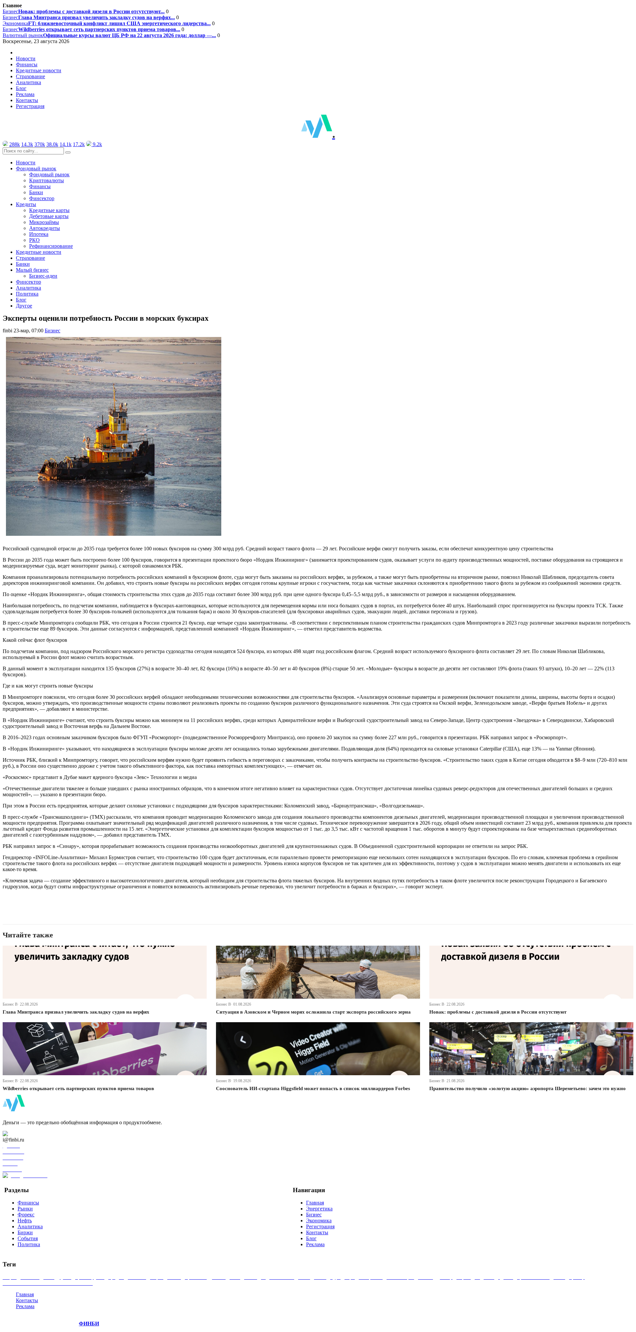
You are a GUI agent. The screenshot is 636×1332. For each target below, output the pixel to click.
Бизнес (84, 11)
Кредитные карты (49, 210)
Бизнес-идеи (43, 276)
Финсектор (41, 198)
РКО (34, 240)
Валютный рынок (109, 35)
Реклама (25, 94)
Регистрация (30, 106)
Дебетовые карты (49, 216)
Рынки (25, 1208)
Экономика (107, 23)
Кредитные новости (38, 70)
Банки (36, 192)
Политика (27, 294)
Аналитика (28, 82)
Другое (24, 305)
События (28, 1238)
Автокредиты (44, 228)
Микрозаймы (44, 222)
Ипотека (38, 234)
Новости (25, 58)
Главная (315, 1202)
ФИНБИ (89, 1323)
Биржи (25, 1232)
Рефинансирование (51, 246)
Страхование (30, 76)
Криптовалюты (46, 180)
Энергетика (319, 1208)
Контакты (27, 100)
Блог (21, 88)
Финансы (26, 64)
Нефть (25, 1220)
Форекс (26, 1214)
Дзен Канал (24, 1134)
